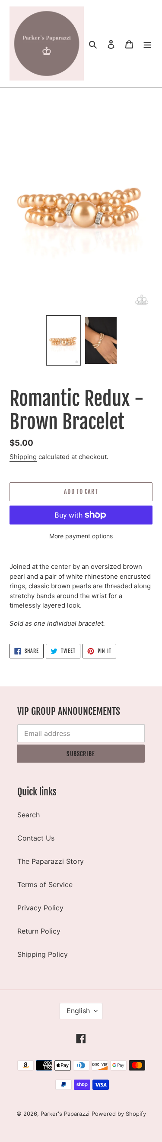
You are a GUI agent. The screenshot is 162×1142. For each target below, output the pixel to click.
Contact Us (35, 838)
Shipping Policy (42, 954)
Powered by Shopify (119, 1113)
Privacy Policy (40, 907)
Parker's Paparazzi (65, 1113)
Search (28, 814)
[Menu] (147, 43)
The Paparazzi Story (50, 861)
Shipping (23, 457)
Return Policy (38, 931)
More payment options (81, 536)
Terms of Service (45, 884)
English (78, 1010)
